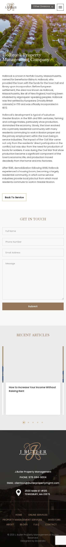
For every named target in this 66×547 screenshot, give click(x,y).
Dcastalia (40, 540)
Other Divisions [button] (41, 6)
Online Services (37, 514)
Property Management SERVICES (22, 519)
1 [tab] (23, 422)
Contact (51, 524)
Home (19, 514)
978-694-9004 (38, 477)
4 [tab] (37, 422)
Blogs (24, 524)
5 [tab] (42, 422)
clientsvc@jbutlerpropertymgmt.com (37, 483)
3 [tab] (33, 422)
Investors (54, 519)
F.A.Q (36, 524)
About (10, 524)
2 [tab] (28, 422)
